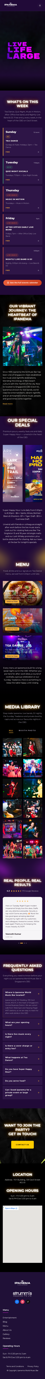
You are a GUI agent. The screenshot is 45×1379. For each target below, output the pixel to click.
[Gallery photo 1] (12, 747)
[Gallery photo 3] (12, 767)
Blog (5, 1322)
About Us (7, 1330)
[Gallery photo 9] (12, 828)
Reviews (6, 1338)
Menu (5, 1326)
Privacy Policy (33, 1366)
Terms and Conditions (15, 1366)
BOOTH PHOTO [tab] (27, 730)
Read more (7, 404)
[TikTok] (28, 1302)
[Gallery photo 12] (32, 849)
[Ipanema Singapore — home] (11, 5)
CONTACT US (22, 1145)
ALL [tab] (11, 730)
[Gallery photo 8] (32, 808)
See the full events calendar (24, 283)
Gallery (6, 1334)
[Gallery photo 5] (12, 788)
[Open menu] (40, 5)
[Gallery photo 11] (12, 849)
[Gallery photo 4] (32, 767)
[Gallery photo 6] (32, 788)
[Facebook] (17, 1302)
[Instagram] (22, 1302)
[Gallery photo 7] (12, 808)
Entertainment (10, 1318)
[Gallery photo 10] (32, 828)
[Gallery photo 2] (32, 747)
